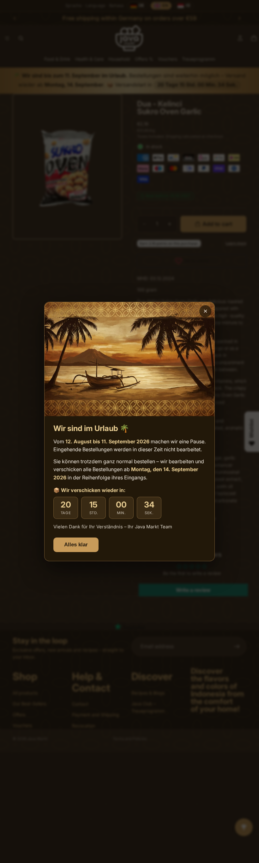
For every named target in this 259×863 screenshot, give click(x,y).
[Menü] (249, 801)
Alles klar (76, 545)
